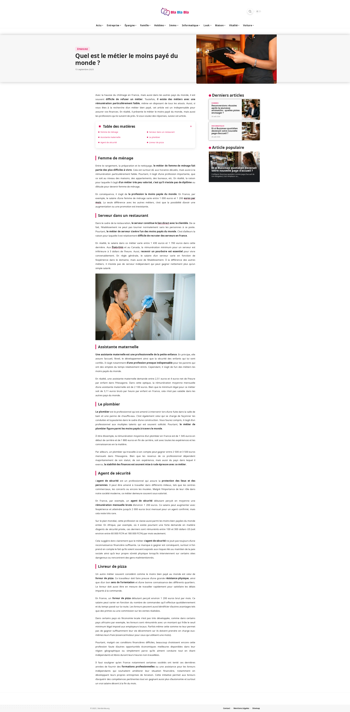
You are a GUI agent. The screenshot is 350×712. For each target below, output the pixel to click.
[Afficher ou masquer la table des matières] (163, 126)
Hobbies (215, 103)
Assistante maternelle (110, 137)
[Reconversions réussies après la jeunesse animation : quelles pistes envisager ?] (251, 109)
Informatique (218, 126)
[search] (250, 11)
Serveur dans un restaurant (162, 132)
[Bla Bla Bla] (175, 11)
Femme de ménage (109, 132)
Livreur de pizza (156, 142)
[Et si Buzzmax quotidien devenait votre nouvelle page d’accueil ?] (251, 131)
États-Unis (117, 247)
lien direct (163, 223)
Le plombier (154, 137)
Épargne (82, 49)
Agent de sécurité (108, 142)
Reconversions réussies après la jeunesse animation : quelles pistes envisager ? (226, 109)
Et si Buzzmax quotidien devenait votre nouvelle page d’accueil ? (225, 131)
